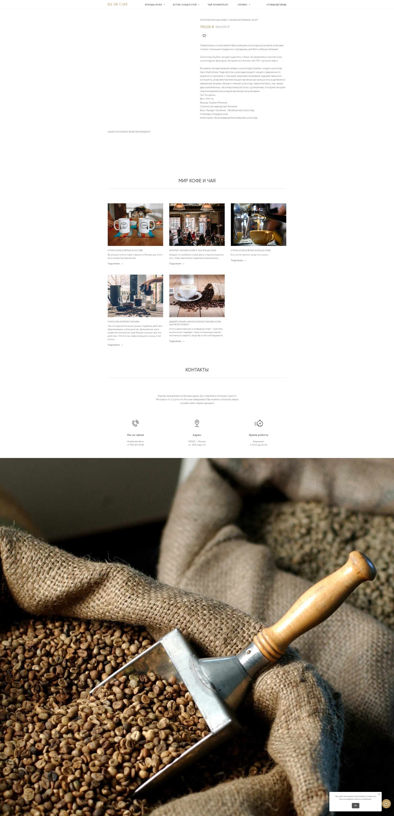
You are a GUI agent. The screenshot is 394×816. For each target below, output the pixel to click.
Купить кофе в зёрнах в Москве (125, 250)
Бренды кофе (154, 4)
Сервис (243, 4)
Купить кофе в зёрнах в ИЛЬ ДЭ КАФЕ (251, 250)
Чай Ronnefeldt (218, 4)
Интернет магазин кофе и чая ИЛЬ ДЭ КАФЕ (192, 250)
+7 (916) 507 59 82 (276, 4)
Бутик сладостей (185, 4)
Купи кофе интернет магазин (123, 321)
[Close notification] (379, 794)
